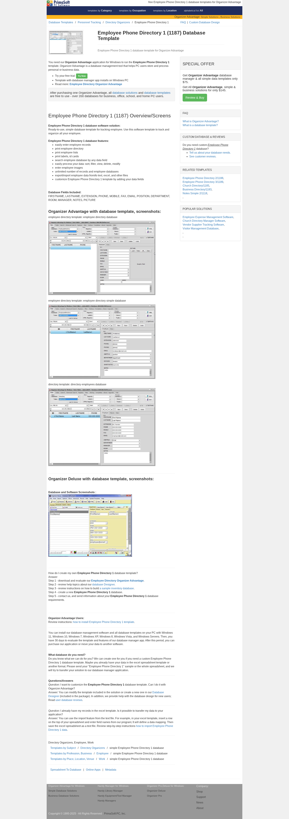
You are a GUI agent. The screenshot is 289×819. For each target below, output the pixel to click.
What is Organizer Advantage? (201, 121)
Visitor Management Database (201, 228)
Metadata (110, 769)
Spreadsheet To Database (65, 769)
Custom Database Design (204, 22)
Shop (199, 791)
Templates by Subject (63, 747)
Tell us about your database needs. (210, 152)
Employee (103, 753)
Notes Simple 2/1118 (195, 193)
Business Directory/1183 (197, 189)
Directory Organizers (118, 22)
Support (201, 797)
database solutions (124, 92)
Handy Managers (107, 800)
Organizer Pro (154, 796)
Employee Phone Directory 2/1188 (203, 178)
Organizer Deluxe (156, 791)
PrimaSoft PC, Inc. (115, 813)
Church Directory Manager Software (204, 220)
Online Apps (93, 769)
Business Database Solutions (63, 796)
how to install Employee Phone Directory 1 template (103, 622)
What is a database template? (200, 125)
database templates (157, 92)
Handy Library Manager (110, 791)
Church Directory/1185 (196, 185)
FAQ (183, 22)
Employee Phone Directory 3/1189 (203, 182)
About (199, 808)
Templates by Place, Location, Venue (72, 759)
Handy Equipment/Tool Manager (115, 796)
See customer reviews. (202, 156)
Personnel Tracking (89, 22)
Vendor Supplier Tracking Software (203, 224)
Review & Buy (194, 97)
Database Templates (61, 22)
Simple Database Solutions (62, 791)
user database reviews (69, 700)
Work (102, 759)
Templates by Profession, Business (71, 753)
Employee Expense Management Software (208, 217)
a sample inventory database (117, 588)
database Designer (103, 584)
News (199, 802)
